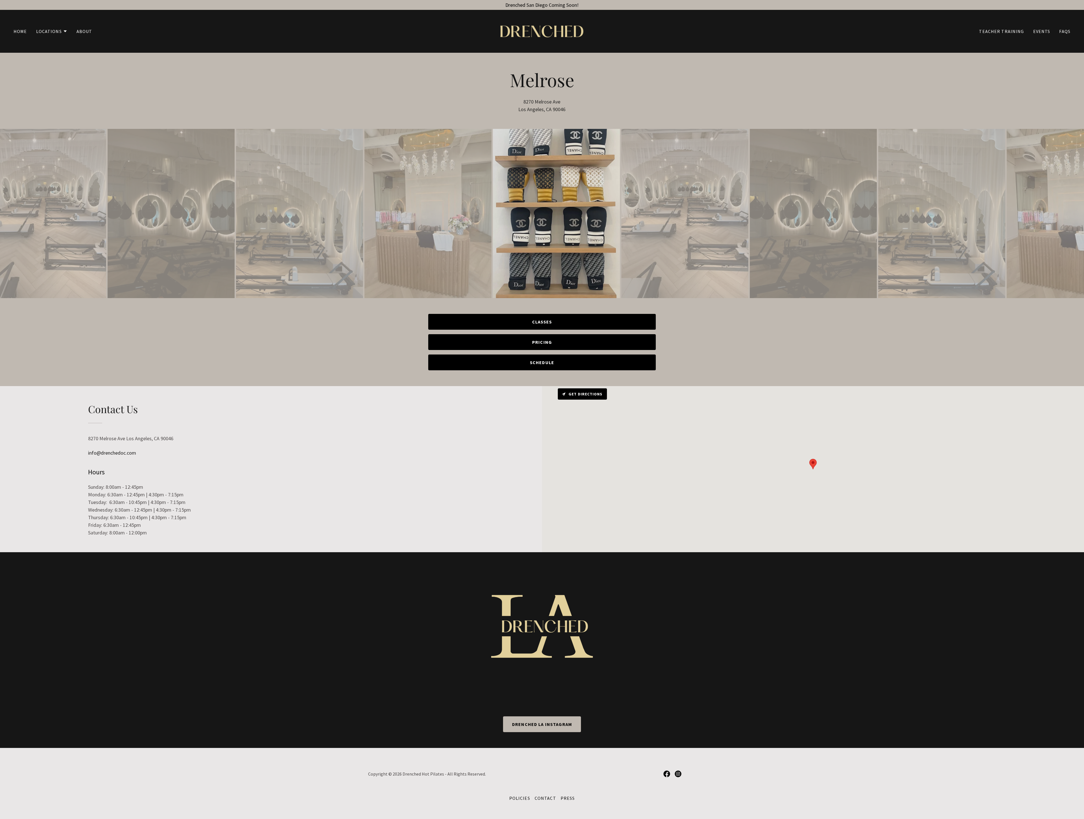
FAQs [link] (1064, 31)
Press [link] (568, 798)
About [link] (84, 31)
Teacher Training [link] (1001, 31)
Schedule (542, 362)
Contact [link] (545, 798)
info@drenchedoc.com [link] (112, 453)
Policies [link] (519, 798)
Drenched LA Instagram (542, 724)
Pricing (542, 342)
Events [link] (1041, 31)
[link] (542, 30)
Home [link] (20, 31)
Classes (542, 322)
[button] (51, 31)
